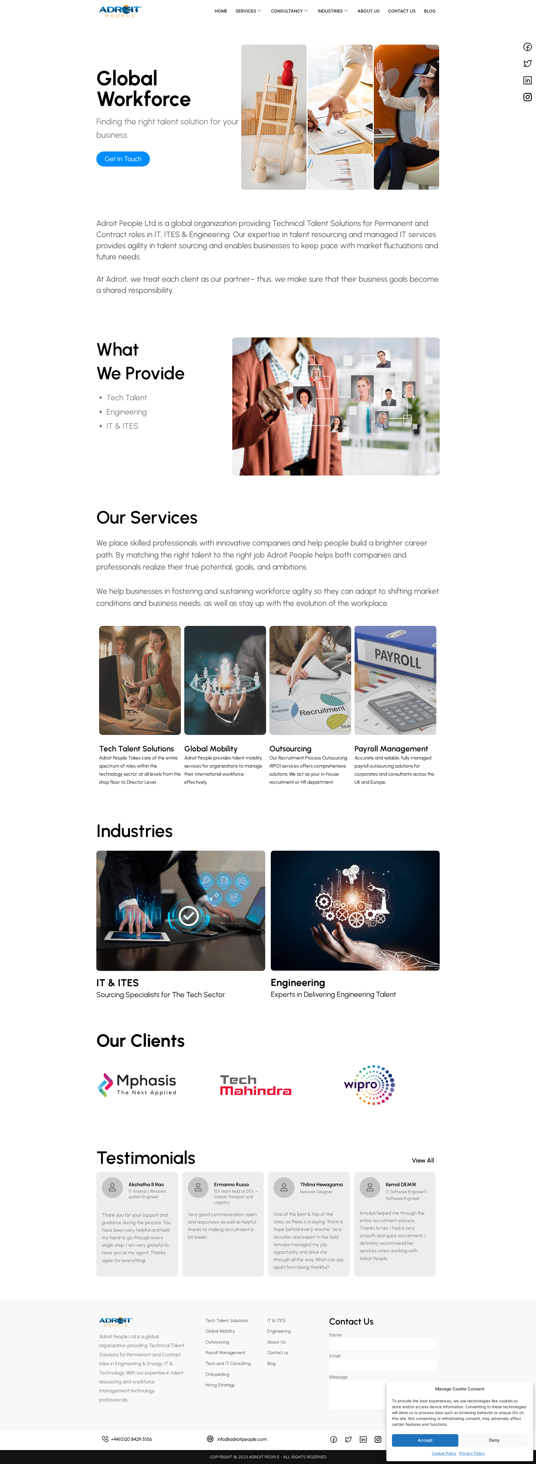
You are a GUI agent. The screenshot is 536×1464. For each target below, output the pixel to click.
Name (335, 1335)
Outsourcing (290, 748)
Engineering (298, 982)
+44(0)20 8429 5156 (131, 1439)
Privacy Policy (472, 1453)
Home (221, 11)
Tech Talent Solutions (136, 748)
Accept (425, 1440)
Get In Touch (123, 159)
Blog (430, 11)
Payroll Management (391, 748)
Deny (494, 1440)
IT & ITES (117, 983)
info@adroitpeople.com (242, 1439)
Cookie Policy (444, 1453)
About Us (369, 11)
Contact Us (402, 11)
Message (338, 1377)
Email (334, 1356)
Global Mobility (211, 748)
